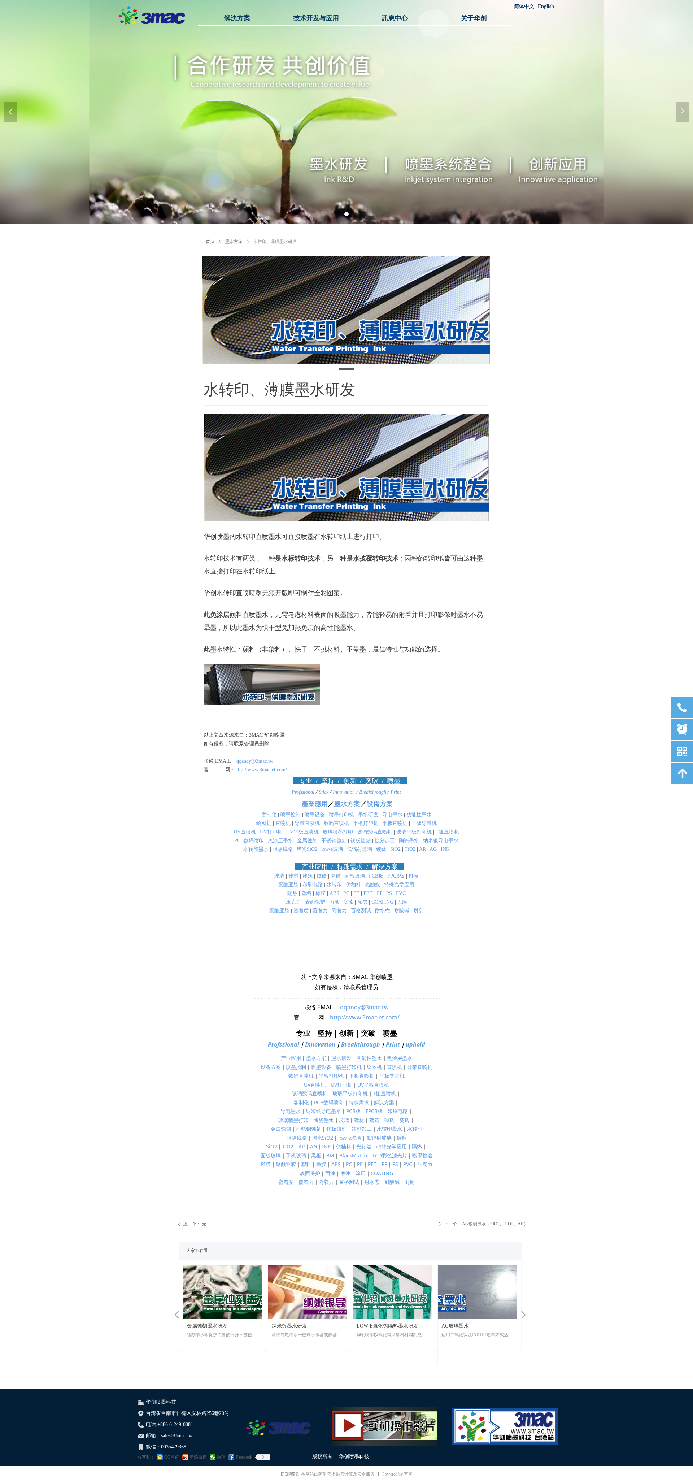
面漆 (334, 902)
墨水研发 (368, 814)
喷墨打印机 (341, 814)
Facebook (244, 1457)
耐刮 (418, 910)
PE (356, 893)
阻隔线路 (283, 849)
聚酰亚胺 (288, 884)
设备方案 (271, 1067)
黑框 (316, 1155)
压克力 (293, 902)
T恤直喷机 (447, 832)
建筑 (307, 876)
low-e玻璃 (332, 849)
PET (368, 893)
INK (445, 849)
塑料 (306, 893)
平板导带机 (424, 823)
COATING (382, 902)
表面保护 (315, 902)
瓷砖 (336, 876)
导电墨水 (392, 814)
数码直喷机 (336, 823)
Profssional (304, 792)
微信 (221, 1457)
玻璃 (279, 876)
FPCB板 (396, 876)
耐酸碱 (401, 910)
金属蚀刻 (307, 840)
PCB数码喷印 (249, 840)
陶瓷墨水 (409, 840)
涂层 (362, 902)
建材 (293, 876)
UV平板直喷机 (302, 832)
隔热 (292, 893)
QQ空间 (171, 1457)
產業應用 (315, 803)
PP (379, 893)
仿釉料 (353, 884)
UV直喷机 (245, 832)
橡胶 (320, 893)
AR (422, 849)
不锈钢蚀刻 (333, 840)
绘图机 (263, 823)
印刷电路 (312, 884)
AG (433, 849)
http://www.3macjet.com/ (261, 769)
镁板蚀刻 (360, 840)
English (546, 6)
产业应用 (291, 1058)
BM (330, 1155)
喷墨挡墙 (422, 1155)
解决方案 (384, 1102)
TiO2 (411, 849)
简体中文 (524, 6)
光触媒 (372, 884)
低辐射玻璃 (359, 849)
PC (346, 893)
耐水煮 (382, 910)
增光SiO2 (307, 849)
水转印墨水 (256, 849)
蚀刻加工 (385, 840)
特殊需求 (359, 1102)
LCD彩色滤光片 (389, 1155)
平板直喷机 (394, 823)
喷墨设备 (315, 814)
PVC (401, 893)
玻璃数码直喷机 (374, 832)
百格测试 (361, 910)
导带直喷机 (307, 823)
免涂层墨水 (280, 840)
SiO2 (395, 849)
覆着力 (320, 910)
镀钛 (381, 849)
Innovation (344, 792)
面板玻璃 (355, 876)
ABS (334, 893)
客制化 (268, 814)
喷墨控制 (290, 814)
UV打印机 (271, 832)
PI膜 (413, 876)
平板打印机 (365, 823)
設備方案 (380, 803)
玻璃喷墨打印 (338, 832)
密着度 (301, 910)
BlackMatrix (353, 1155)
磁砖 (322, 876)
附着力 (339, 910)
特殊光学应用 (399, 884)
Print (395, 792)
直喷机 (283, 823)
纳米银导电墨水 (440, 840)
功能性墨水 (419, 814)
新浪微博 (198, 1457)
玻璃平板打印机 (414, 832)
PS (389, 893)
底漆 (348, 902)
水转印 (334, 884)
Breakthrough (373, 792)
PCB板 (376, 876)
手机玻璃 (296, 1155)
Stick (324, 792)
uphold (415, 1044)
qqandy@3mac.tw (254, 761)
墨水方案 (234, 241)
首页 (210, 241)
